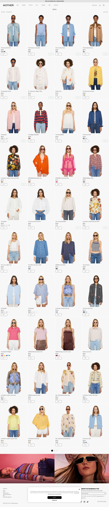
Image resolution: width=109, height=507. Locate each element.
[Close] (79, 489)
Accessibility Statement (7, 497)
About (4, 490)
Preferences (54, 500)
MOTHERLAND (6, 493)
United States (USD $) (101, 501)
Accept (54, 497)
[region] (13, 29)
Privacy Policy (99, 496)
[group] (13, 29)
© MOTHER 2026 (6, 503)
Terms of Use (83, 497)
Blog (4, 495)
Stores (4, 491)
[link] (13, 33)
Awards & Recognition (7, 494)
